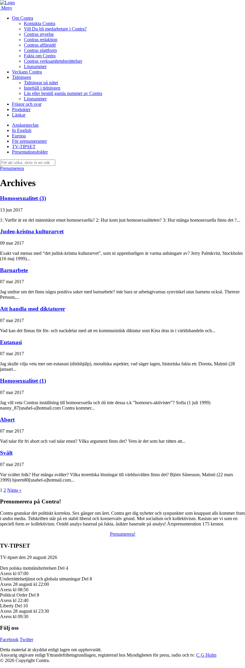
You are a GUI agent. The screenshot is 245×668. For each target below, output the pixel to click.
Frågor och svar (27, 104)
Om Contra (22, 18)
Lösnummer (35, 66)
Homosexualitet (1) (23, 381)
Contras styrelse (39, 34)
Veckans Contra (27, 71)
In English (21, 130)
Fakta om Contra (40, 55)
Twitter (26, 639)
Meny (6, 7)
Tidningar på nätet (41, 82)
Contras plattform (40, 50)
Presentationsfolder (30, 151)
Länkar (18, 114)
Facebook (9, 639)
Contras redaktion (40, 39)
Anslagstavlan (25, 125)
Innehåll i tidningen (42, 88)
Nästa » (14, 490)
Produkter (21, 109)
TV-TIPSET (24, 146)
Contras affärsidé (40, 45)
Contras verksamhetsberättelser (53, 61)
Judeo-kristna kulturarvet (32, 231)
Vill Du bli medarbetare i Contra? (55, 28)
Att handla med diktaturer (32, 309)
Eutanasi (11, 342)
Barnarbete (14, 270)
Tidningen (21, 77)
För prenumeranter (29, 141)
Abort (7, 419)
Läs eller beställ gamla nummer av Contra (63, 93)
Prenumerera (12, 168)
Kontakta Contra (39, 23)
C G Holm (206, 655)
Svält (6, 453)
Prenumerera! (122, 534)
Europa (19, 135)
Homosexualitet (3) (23, 198)
